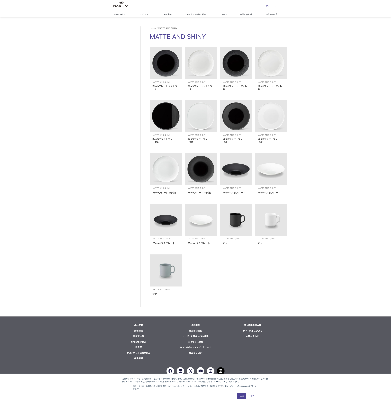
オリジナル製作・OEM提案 (195, 336)
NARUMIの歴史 (138, 341)
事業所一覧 (138, 336)
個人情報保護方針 (252, 325)
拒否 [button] (252, 396)
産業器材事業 (195, 330)
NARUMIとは (120, 14)
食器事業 (195, 325)
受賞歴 (138, 347)
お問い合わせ (246, 14)
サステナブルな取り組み (195, 14)
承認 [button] (242, 396)
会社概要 (138, 325)
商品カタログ (195, 352)
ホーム (153, 28)
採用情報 (138, 358)
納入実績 (168, 14)
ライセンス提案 (195, 341)
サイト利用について (252, 330)
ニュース (223, 14)
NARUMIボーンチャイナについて (195, 347)
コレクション (145, 14)
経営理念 (138, 330)
